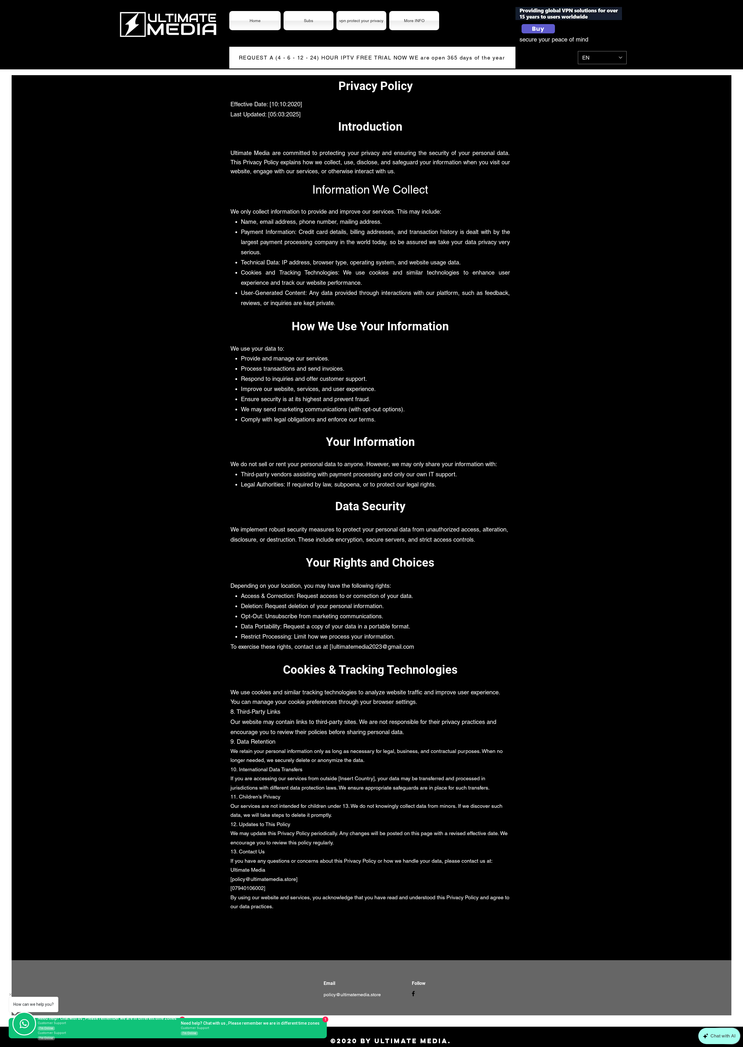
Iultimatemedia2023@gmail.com (372, 646)
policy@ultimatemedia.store (352, 994)
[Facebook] (413, 993)
